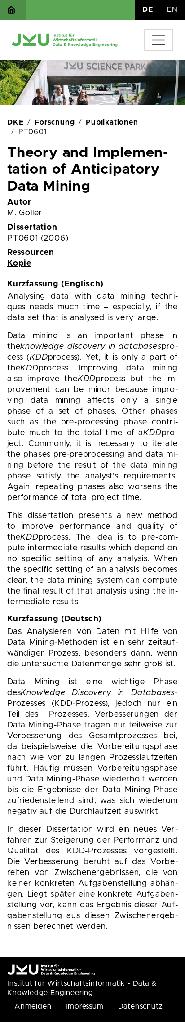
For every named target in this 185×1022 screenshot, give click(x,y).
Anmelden (32, 1006)
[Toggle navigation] (158, 40)
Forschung (55, 122)
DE (147, 9)
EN (172, 9)
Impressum (84, 1006)
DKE (15, 122)
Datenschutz (140, 1006)
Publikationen (112, 122)
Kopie (19, 263)
